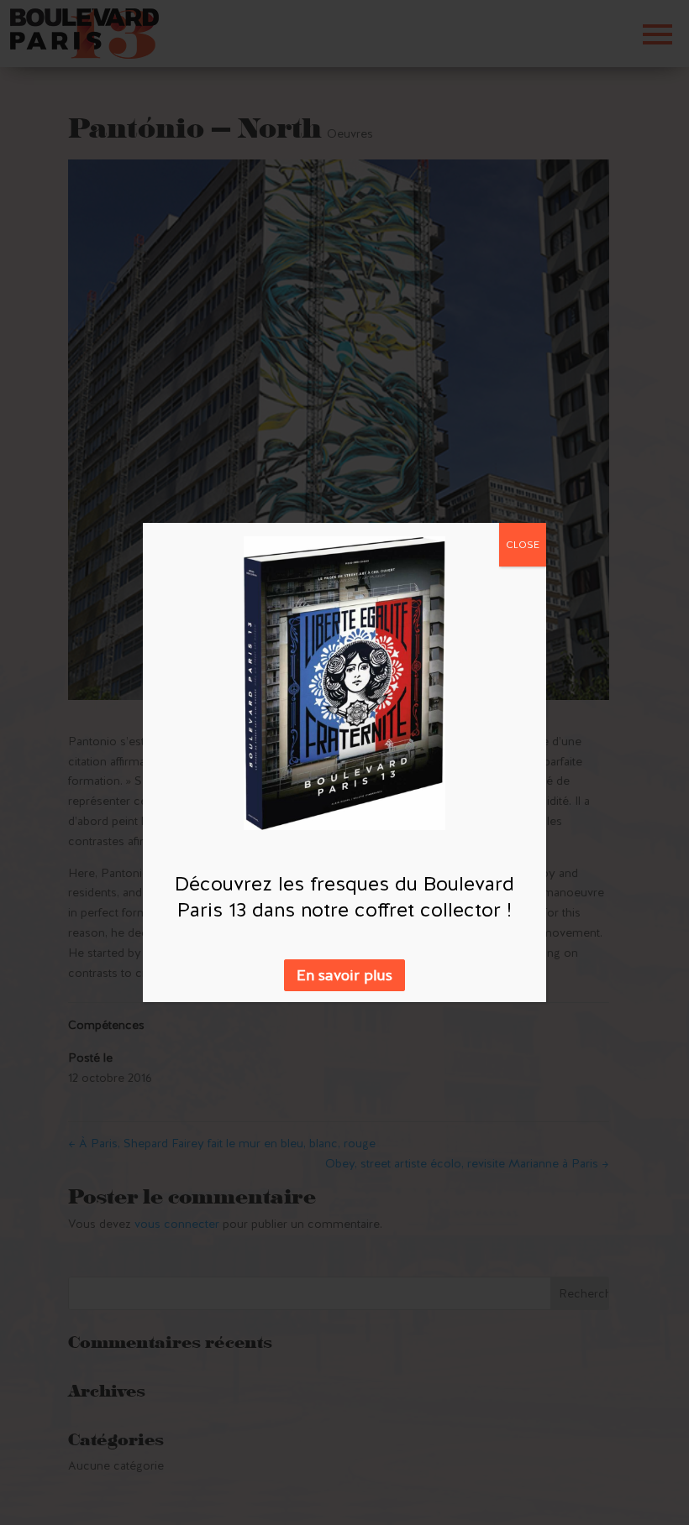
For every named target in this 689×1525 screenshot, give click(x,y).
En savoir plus (344, 974)
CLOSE (522, 544)
